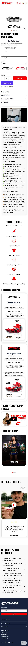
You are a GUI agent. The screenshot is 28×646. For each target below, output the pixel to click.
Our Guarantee (5, 102)
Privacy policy (4, 634)
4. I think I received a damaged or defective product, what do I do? (12, 574)
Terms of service (4, 636)
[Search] (17, 3)
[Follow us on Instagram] (5, 642)
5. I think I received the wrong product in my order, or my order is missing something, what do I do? (12, 580)
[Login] (20, 3)
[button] (12, 472)
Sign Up (14, 614)
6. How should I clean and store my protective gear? (12, 586)
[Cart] (23, 3)
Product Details (5, 91)
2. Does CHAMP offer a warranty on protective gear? (12, 564)
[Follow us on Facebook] (2, 642)
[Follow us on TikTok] (12, 642)
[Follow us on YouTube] (9, 642)
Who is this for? (5, 95)
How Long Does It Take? (7, 98)
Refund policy (4, 632)
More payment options (7, 86)
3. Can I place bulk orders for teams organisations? (11, 569)
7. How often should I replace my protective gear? (12, 591)
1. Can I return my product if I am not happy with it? (12, 559)
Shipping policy (4, 638)
